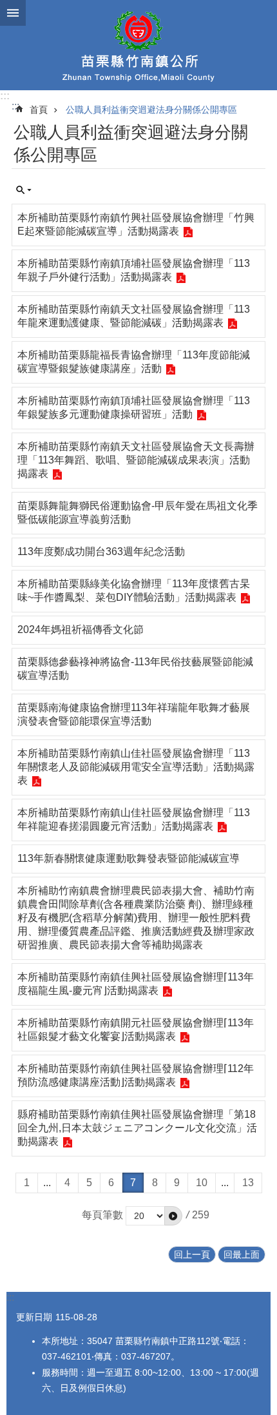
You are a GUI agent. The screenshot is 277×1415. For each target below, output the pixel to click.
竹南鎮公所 (138, 45)
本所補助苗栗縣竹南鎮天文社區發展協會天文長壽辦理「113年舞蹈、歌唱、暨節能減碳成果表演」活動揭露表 (135, 460)
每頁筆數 (102, 1214)
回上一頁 (192, 1254)
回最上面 (242, 1254)
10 (201, 1182)
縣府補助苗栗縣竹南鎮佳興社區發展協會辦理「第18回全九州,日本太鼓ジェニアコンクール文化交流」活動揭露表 (137, 1128)
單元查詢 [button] (24, 190)
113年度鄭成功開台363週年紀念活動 (101, 551)
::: (5, 95)
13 (248, 1182)
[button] (173, 1215)
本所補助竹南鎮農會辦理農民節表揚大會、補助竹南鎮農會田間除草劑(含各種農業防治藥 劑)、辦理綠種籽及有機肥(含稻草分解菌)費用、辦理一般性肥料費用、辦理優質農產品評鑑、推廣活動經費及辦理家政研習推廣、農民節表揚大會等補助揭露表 (135, 917)
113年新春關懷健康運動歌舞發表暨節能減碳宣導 (128, 858)
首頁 (39, 109)
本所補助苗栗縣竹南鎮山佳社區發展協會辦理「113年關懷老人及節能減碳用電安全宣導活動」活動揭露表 (135, 767)
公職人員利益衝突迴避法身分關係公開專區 (151, 109)
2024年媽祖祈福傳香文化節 (80, 629)
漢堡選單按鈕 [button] (13, 13)
